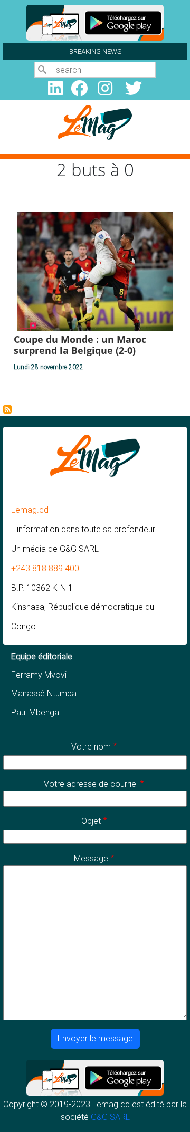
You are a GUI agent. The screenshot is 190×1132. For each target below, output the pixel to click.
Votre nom (91, 747)
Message (91, 858)
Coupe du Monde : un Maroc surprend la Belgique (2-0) (80, 345)
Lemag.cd (30, 510)
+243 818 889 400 (45, 568)
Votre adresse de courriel (91, 784)
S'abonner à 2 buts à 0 (7, 409)
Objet (91, 821)
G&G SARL (110, 1117)
